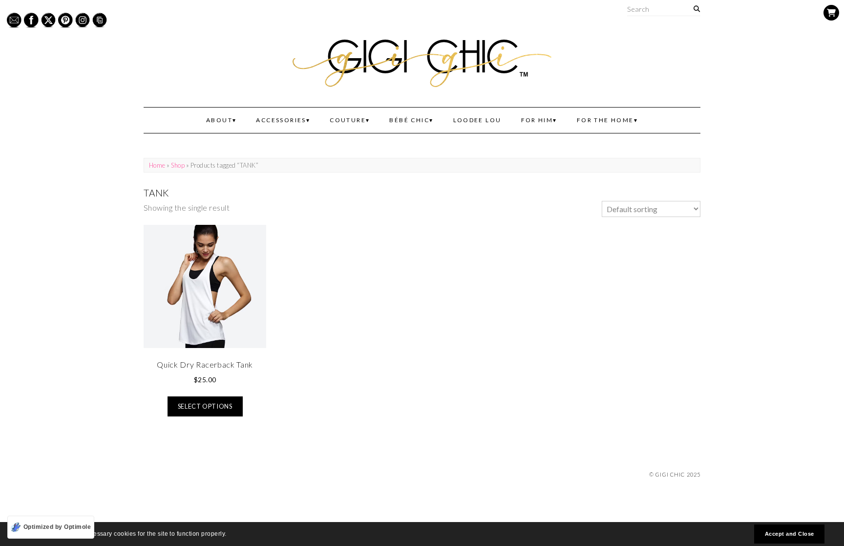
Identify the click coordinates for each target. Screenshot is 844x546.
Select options (205, 406)
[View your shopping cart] (831, 13)
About (219, 120)
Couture (348, 120)
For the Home (605, 120)
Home (157, 165)
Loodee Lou (477, 120)
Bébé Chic (409, 120)
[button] (229, 535)
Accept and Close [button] (789, 534)
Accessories (281, 120)
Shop (178, 165)
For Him (537, 120)
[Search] (696, 9)
